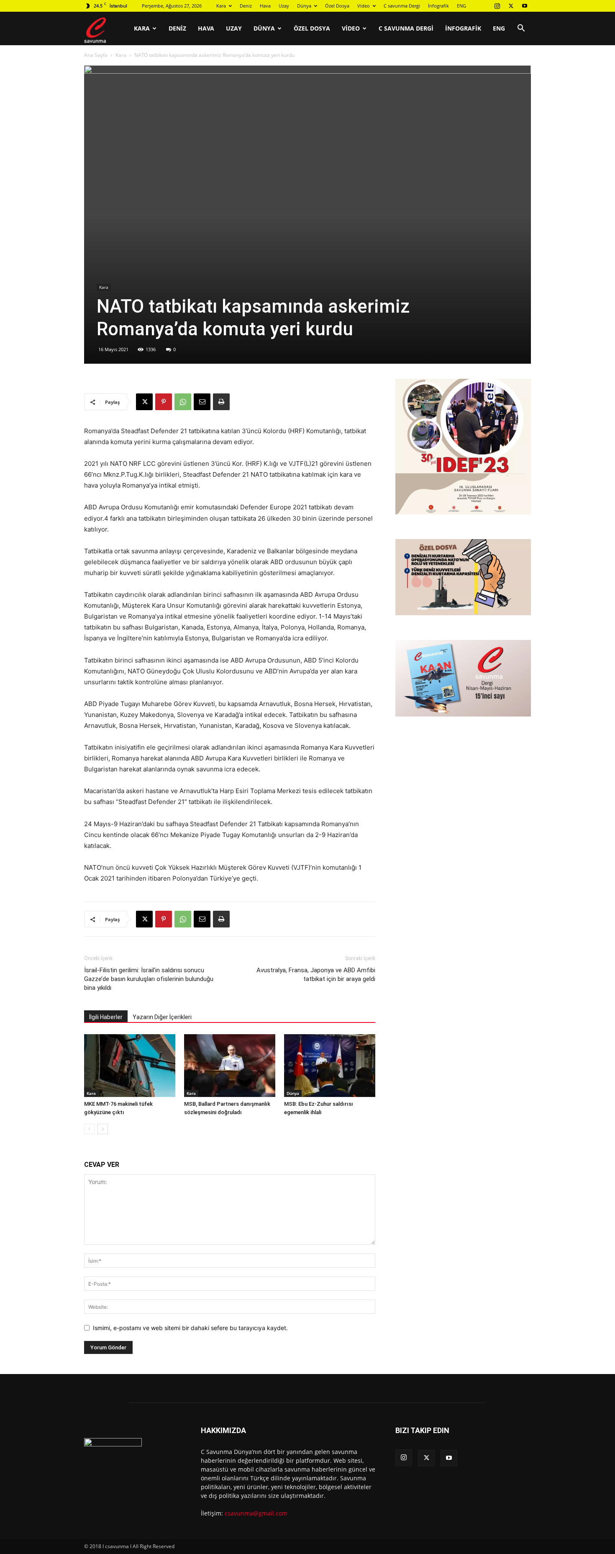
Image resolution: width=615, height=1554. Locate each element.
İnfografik (438, 6)
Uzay (284, 6)
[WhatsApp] (182, 401)
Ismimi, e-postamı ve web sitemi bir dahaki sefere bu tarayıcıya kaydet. (190, 1327)
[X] (511, 6)
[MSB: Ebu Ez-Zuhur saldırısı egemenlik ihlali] (329, 1065)
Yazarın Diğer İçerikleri (162, 1017)
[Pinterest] (163, 401)
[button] (521, 29)
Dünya (304, 6)
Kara (221, 6)
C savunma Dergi (402, 6)
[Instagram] (497, 6)
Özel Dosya (337, 6)
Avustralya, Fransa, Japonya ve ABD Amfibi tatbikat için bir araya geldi (315, 974)
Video (363, 6)
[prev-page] (89, 1129)
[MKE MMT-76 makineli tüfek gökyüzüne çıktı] (129, 1065)
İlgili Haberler (106, 1017)
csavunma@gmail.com (256, 1513)
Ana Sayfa (96, 55)
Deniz (246, 6)
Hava (265, 6)
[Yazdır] (221, 401)
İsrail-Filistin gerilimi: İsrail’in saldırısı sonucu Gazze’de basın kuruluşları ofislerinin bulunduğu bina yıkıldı (148, 978)
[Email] (202, 401)
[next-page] (102, 1129)
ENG (461, 6)
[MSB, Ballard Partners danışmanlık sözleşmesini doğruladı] (229, 1065)
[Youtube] (524, 6)
